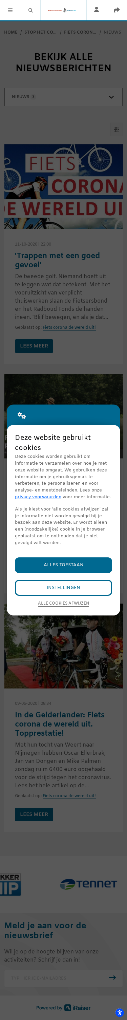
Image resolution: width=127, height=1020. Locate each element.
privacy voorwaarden (38, 497)
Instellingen (63, 588)
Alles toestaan (64, 565)
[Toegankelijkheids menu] (119, 1012)
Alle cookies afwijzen (63, 603)
